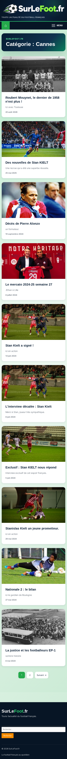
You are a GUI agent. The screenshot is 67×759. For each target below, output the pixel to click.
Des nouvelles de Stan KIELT (26, 162)
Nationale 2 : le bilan (20, 589)
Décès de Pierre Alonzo (22, 223)
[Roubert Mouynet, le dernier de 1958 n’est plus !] (33, 74)
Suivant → (41, 675)
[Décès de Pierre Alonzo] (33, 200)
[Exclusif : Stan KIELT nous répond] (33, 444)
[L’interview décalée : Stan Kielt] (33, 383)
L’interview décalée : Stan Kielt (28, 406)
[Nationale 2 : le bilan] (33, 566)
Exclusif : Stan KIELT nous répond (30, 467)
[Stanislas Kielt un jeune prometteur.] (33, 505)
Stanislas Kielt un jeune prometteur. (32, 528)
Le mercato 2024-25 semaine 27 (28, 284)
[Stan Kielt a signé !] (33, 322)
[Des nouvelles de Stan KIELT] (33, 139)
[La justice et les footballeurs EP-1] (33, 627)
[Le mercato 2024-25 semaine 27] (33, 261)
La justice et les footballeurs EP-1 (30, 650)
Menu (60, 25)
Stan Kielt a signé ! (19, 345)
